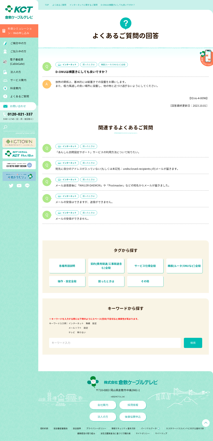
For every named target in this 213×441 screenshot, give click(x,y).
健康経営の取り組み (86, 433)
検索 (193, 343)
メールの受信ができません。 (72, 218)
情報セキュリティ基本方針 (123, 428)
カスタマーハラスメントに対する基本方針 (185, 428)
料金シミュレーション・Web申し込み (20, 31)
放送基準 (77, 428)
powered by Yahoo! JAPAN (25, 133)
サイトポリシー (143, 433)
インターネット (69, 64)
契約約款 (44, 428)
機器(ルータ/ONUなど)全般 (113, 64)
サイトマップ (161, 433)
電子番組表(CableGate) (17, 62)
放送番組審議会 (61, 428)
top (47, 4)
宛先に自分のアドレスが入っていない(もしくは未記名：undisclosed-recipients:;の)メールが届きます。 (117, 169)
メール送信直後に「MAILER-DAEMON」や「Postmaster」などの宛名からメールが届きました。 (113, 185)
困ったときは (89, 64)
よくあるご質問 (19, 96)
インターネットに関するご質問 (84, 4)
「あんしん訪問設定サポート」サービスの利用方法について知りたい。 (98, 152)
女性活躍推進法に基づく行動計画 (115, 433)
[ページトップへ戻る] (206, 423)
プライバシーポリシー (96, 428)
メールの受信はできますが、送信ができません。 (84, 202)
